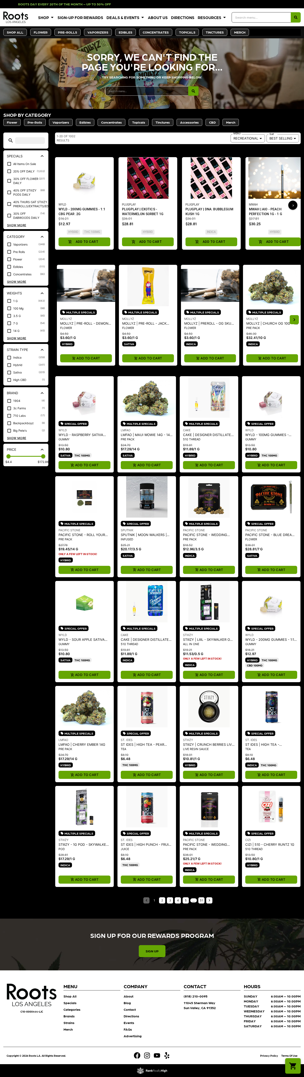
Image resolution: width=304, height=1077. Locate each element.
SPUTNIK (127, 530)
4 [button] (178, 900)
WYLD (63, 430)
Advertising (133, 1036)
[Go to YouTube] (157, 1055)
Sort (271, 134)
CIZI (248, 840)
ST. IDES (127, 740)
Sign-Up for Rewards (80, 17)
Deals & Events (123, 17)
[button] (10, 140)
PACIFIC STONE (69, 530)
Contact (130, 1009)
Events (129, 1023)
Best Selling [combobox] (280, 138)
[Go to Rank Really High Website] (152, 1070)
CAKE (186, 430)
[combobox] (261, 17)
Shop (43, 17)
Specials (70, 1003)
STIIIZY (188, 635)
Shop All (70, 996)
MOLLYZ (66, 318)
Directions (182, 17)
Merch (68, 1029)
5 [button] (186, 900)
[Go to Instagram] (147, 1055)
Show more (16, 225)
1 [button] (154, 900)
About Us (158, 17)
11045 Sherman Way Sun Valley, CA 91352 (200, 1005)
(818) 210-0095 (195, 996)
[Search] (296, 17)
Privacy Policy (269, 1055)
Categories (71, 1009)
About (128, 996)
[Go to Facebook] (137, 1055)
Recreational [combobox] (245, 138)
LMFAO (125, 430)
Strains (68, 1023)
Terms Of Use (289, 1055)
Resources (209, 17)
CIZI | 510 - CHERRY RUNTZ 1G (269, 844)
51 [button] (201, 900)
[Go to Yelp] (167, 1055)
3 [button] (170, 900)
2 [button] (162, 900)
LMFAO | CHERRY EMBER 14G (82, 744)
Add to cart (88, 358)
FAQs (128, 1029)
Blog (127, 1003)
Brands (69, 1016)
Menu (236, 133)
